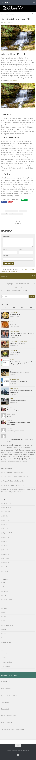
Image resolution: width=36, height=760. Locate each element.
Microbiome (16, 454)
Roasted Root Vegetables (17, 343)
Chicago (25, 447)
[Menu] (33, 2)
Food (11, 312)
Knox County (12, 213)
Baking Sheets (5, 709)
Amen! (9, 416)
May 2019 (5, 524)
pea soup (8, 459)
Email (21, 249)
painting (3, 459)
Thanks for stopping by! (14, 410)
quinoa (27, 459)
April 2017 (5, 550)
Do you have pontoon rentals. (15, 431)
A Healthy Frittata (15, 315)
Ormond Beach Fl (20, 456)
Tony (4, 22)
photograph (19, 213)
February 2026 (7, 503)
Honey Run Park (13, 80)
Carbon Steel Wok (6, 688)
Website (5, 255)
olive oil (13, 456)
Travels (11, 14)
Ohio (4, 616)
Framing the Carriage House (18, 401)
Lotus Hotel (31, 452)
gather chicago (26, 450)
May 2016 (5, 567)
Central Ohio (8, 211)
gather (21, 450)
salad (2, 461)
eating (8, 450)
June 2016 (6, 562)
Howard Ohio (5, 213)
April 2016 (5, 571)
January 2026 (7, 507)
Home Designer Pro (12, 452)
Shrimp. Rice (6, 461)
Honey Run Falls (22, 211)
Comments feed (7, 662)
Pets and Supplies (8, 625)
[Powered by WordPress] (13, 750)
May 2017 (5, 546)
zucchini (26, 461)
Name (5, 249)
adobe (3, 445)
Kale (20, 452)
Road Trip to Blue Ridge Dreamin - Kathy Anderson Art (18, 489)
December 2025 (7, 512)
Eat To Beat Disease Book (8, 716)
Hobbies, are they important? (16, 472)
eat (6, 450)
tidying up (17, 461)
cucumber (3, 450)
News (6, 14)
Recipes (15, 312)
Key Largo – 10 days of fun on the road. (12, 492)
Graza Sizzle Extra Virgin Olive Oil (10, 695)
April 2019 (5, 529)
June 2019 (6, 520)
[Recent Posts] (5, 308)
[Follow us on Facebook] (33, 276)
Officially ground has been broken (19, 372)
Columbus (15, 211)
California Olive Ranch (12, 447)
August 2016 (6, 558)
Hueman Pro (26, 750)
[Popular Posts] (14, 308)
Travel (4, 633)
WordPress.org (7, 666)
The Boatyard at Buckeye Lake (16, 481)
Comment (6, 236)
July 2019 (5, 516)
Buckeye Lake (28, 445)
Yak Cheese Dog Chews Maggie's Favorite (12, 729)
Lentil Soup (13, 324)
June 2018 (6, 537)
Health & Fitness (14, 331)
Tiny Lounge (22, 461)
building (4, 447)
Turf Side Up (5, 2)
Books (12, 360)
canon (20, 447)
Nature (5, 608)
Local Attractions (8, 604)
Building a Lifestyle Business (18, 381)
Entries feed (6, 658)
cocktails (29, 447)
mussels (29, 454)
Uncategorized (7, 642)
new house (8, 456)
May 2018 (5, 541)
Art (2, 14)
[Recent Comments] (22, 308)
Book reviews (18, 445)
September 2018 (7, 533)
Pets (11, 459)
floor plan (12, 450)
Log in (5, 654)
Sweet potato (12, 461)
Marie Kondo (8, 454)
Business (16, 379)
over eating (27, 456)
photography (19, 458)
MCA (12, 454)
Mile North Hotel (24, 454)
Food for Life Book (6, 722)
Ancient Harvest (8, 445)
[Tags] (30, 308)
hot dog (17, 452)
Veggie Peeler (5, 702)
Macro (3, 454)
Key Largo (24, 452)
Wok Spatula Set (5, 682)
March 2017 (6, 554)
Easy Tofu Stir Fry (15, 353)
